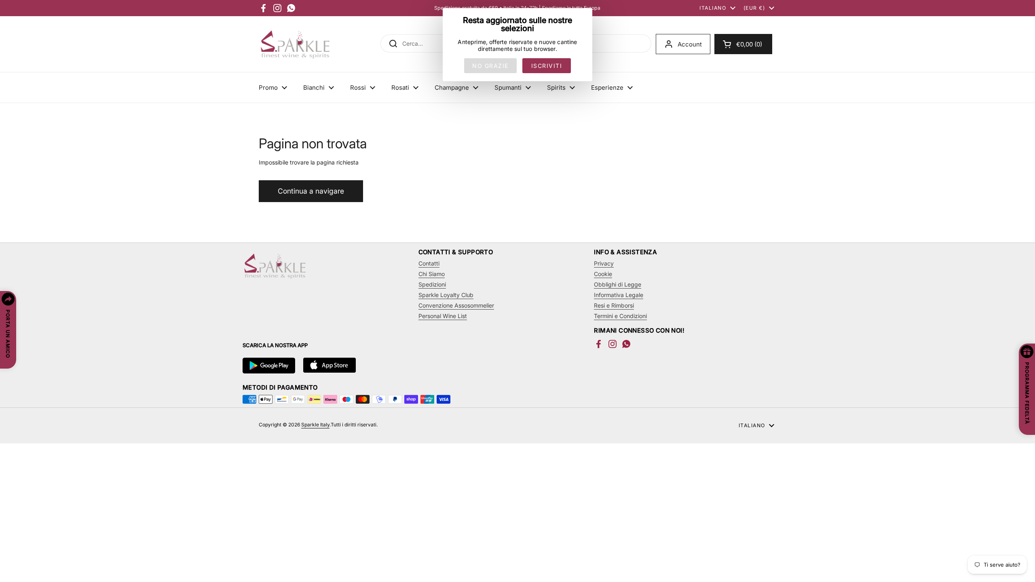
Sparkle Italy (315, 425)
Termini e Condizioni (620, 315)
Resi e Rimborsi (614, 305)
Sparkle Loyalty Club (445, 294)
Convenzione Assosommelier (456, 305)
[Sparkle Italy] (295, 44)
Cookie (603, 273)
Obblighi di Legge (617, 284)
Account (690, 44)
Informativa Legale (618, 294)
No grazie (490, 65)
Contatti (428, 263)
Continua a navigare (311, 191)
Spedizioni (432, 284)
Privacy (604, 263)
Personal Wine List (442, 315)
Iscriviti (546, 65)
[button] (743, 44)
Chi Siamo (431, 273)
